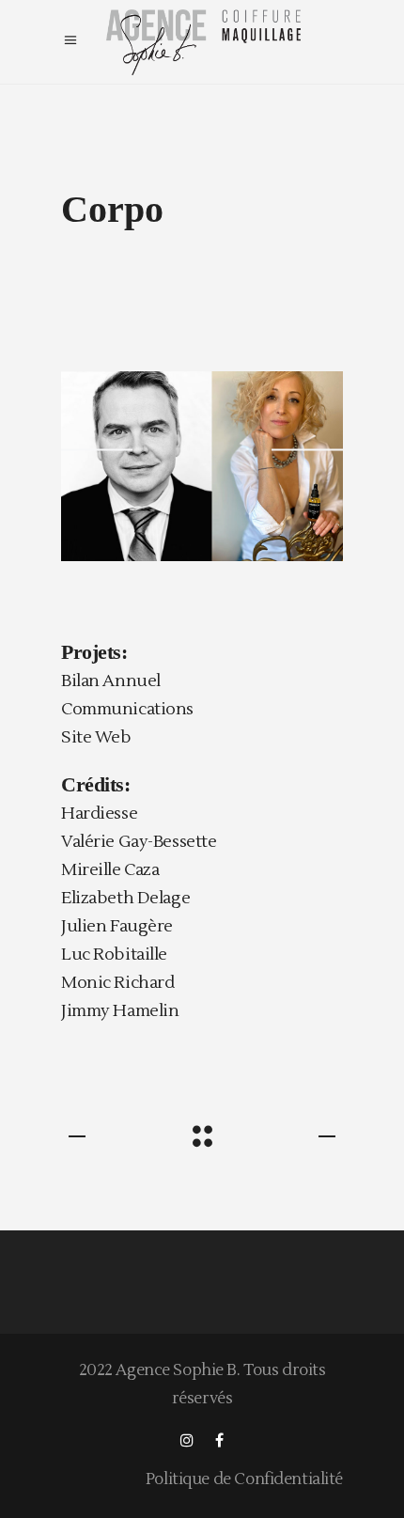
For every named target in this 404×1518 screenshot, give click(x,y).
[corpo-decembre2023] (202, 466)
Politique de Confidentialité (244, 1479)
